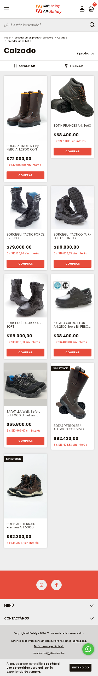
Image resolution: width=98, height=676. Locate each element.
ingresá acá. (79, 641)
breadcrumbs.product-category (34, 37)
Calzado (62, 37)
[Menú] (7, 9)
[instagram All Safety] (41, 585)
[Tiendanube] (49, 653)
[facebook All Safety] (56, 585)
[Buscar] (92, 25)
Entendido (80, 667)
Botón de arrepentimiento (49, 646)
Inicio (7, 37)
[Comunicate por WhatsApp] (88, 649)
